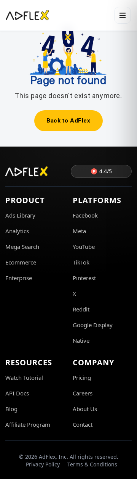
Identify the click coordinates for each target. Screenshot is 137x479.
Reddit (81, 309)
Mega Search (22, 246)
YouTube (84, 246)
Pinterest (84, 278)
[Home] (27, 15)
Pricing (82, 377)
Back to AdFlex (68, 120)
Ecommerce (20, 262)
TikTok (81, 262)
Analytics (17, 231)
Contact (82, 424)
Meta (79, 231)
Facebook (85, 215)
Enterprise (18, 278)
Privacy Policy (43, 464)
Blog (11, 409)
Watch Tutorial (24, 377)
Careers (82, 393)
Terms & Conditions (92, 464)
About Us (85, 409)
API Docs (17, 393)
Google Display (93, 325)
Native (81, 340)
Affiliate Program (27, 424)
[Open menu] (122, 15)
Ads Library (20, 215)
